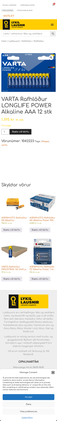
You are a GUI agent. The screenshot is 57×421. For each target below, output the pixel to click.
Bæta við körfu (20, 132)
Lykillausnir (7, 10)
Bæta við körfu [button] (11, 230)
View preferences (28, 411)
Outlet (8, 16)
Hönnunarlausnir (24, 10)
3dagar (45, 141)
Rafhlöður (27, 41)
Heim (4, 41)
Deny (28, 404)
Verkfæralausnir (27, 5)
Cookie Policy (27, 417)
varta (4, 145)
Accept (28, 397)
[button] (53, 372)
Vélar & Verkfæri (9, 5)
